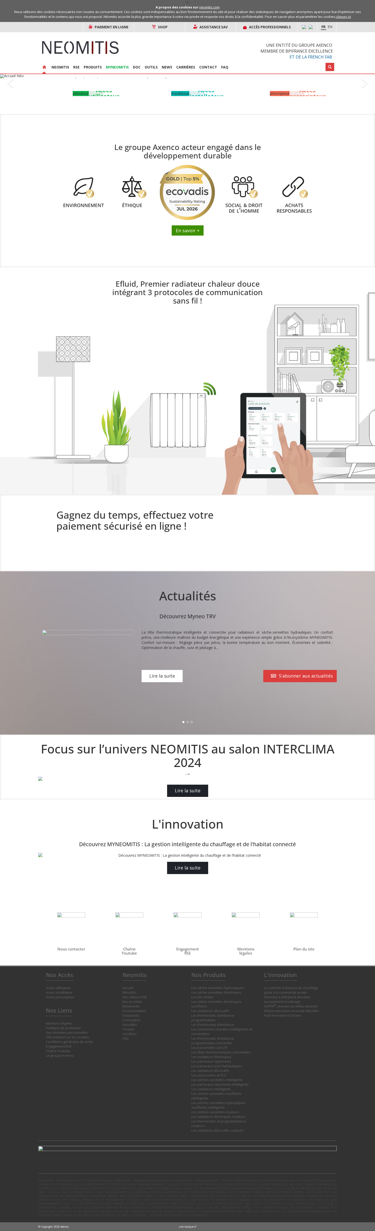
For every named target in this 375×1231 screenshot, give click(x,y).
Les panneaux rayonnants (211, 1061)
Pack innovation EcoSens (283, 1015)
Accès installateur (59, 992)
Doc (137, 67)
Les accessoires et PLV (208, 1075)
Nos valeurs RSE (134, 997)
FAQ (224, 67)
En (330, 26)
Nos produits (132, 1002)
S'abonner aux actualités (305, 676)
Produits (93, 67)
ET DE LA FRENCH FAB (311, 57)
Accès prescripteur (60, 997)
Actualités (129, 1025)
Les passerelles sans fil (209, 1048)
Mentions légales (59, 1023)
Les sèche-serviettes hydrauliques (217, 988)
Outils (151, 67)
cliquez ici (343, 16)
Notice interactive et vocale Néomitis (291, 1011)
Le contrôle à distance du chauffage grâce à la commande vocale (291, 990)
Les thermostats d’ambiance (212, 1025)
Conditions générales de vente (69, 1042)
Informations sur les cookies (67, 1037)
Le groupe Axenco (60, 1055)
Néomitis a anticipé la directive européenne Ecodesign (287, 999)
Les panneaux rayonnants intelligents (220, 1084)
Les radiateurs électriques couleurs (218, 1116)
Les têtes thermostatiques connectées (221, 1052)
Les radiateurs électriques (211, 1057)
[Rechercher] (330, 67)
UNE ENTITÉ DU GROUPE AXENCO (299, 45)
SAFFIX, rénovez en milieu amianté (291, 1006)
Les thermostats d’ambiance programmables (212, 1017)
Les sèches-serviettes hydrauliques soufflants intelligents (218, 1105)
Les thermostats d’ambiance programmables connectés (212, 1040)
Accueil (127, 988)
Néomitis (129, 992)
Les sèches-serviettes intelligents (217, 1080)
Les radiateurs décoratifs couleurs (217, 1130)
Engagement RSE (59, 1046)
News (167, 67)
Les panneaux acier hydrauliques (216, 1066)
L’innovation (131, 1020)
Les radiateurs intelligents (211, 1089)
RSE (76, 67)
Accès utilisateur (58, 988)
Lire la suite (162, 676)
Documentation (134, 1011)
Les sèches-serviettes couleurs (215, 1112)
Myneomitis (117, 67)
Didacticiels (131, 1015)
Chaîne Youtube (58, 1051)
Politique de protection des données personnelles (67, 1030)
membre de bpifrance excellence (296, 51)
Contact (208, 67)
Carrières (185, 67)
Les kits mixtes (202, 997)
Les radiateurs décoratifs (210, 1011)
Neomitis (60, 67)
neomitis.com (209, 7)
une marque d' (187, 1226)
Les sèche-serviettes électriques (216, 992)
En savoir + (187, 230)
